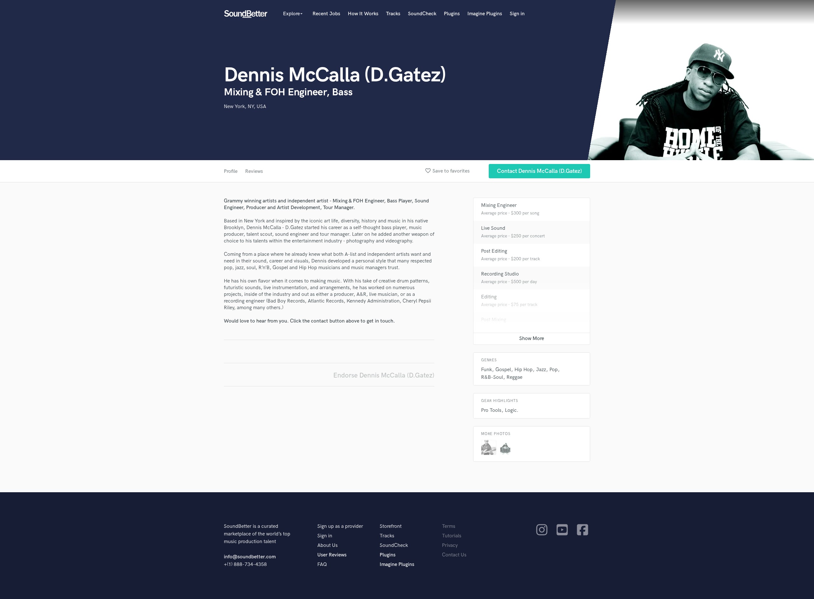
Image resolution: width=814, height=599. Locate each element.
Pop (553, 370)
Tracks (393, 14)
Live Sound (493, 228)
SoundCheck (422, 14)
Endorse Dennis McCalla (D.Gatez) (383, 375)
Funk (486, 370)
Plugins (452, 14)
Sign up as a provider (340, 526)
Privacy (450, 545)
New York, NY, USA (245, 107)
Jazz (541, 370)
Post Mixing (493, 320)
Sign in (517, 14)
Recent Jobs (326, 14)
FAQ (322, 565)
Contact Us (454, 555)
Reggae (514, 377)
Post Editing (494, 251)
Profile (231, 171)
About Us (327, 545)
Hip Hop (523, 370)
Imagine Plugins (484, 14)
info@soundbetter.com (250, 557)
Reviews (254, 171)
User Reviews (332, 555)
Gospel (503, 370)
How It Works (363, 14)
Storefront (391, 526)
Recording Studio (500, 274)
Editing (489, 297)
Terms (448, 526)
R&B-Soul (492, 377)
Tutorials (451, 536)
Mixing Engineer (499, 205)
